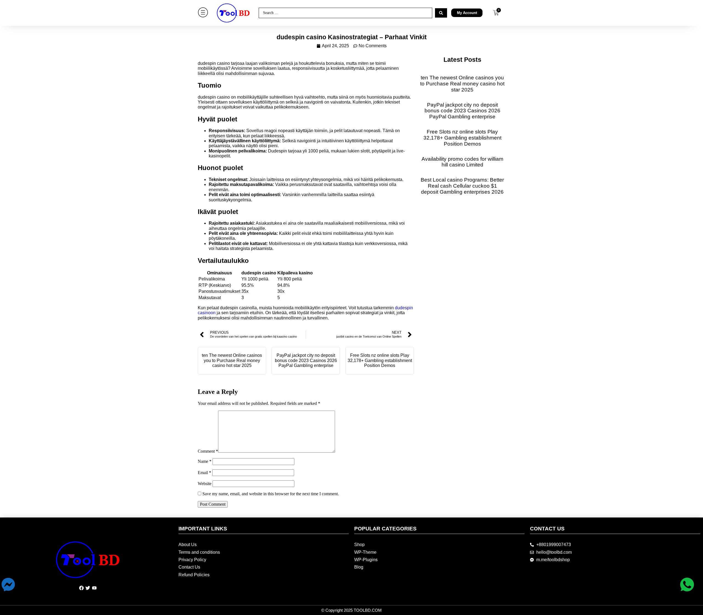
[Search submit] (441, 13)
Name (204, 461)
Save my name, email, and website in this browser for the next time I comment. (270, 493)
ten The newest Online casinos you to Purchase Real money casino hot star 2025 (232, 360)
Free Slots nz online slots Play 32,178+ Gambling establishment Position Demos (380, 360)
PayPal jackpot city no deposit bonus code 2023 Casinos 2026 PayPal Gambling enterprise (306, 360)
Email (204, 472)
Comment (208, 451)
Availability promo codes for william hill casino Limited (462, 162)
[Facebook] (81, 588)
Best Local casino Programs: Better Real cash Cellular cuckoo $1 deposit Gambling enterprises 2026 (462, 186)
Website (204, 483)
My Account (467, 13)
